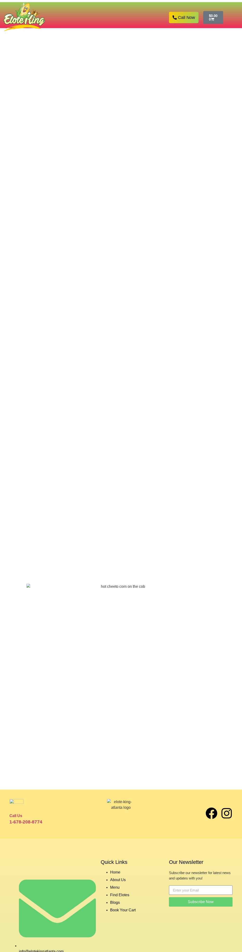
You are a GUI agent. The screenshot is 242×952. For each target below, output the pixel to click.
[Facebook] (211, 813)
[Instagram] (227, 813)
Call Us (15, 816)
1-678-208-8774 (25, 821)
